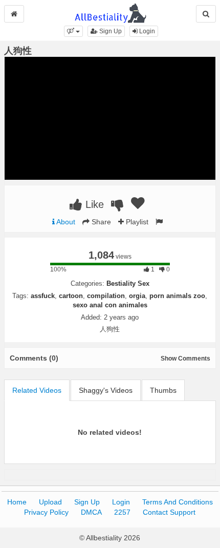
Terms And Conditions (177, 502)
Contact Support (169, 512)
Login (146, 31)
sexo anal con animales (110, 305)
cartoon (71, 296)
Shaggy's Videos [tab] (106, 390)
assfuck (43, 296)
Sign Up (110, 31)
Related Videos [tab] (36, 390)
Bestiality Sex (127, 283)
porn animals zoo (177, 296)
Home (17, 502)
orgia (137, 296)
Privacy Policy (46, 512)
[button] (73, 31)
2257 (122, 512)
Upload (50, 502)
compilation (106, 296)
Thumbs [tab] (163, 390)
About (65, 222)
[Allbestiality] (110, 12)
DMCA (91, 512)
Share (100, 222)
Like (93, 204)
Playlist (136, 222)
